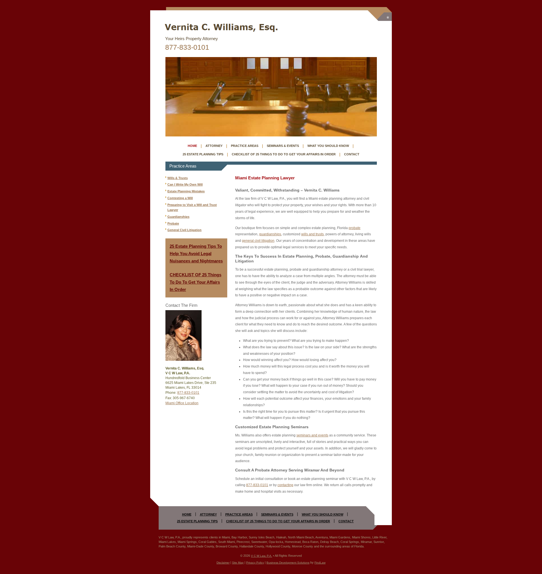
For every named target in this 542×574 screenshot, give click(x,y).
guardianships (270, 234)
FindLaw (319, 562)
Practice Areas (244, 145)
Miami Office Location (181, 403)
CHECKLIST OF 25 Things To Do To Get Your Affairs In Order (195, 282)
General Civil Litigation (184, 230)
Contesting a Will (180, 198)
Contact (351, 154)
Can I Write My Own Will (185, 184)
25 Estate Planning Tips (203, 154)
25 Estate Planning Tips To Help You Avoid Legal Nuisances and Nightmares (196, 253)
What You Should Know (328, 145)
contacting (285, 485)
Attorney (214, 145)
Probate (173, 223)
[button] (536, 533)
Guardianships (178, 216)
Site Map (238, 562)
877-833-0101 (187, 47)
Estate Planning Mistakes (186, 191)
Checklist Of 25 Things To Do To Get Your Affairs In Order (284, 154)
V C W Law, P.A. (261, 555)
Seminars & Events (283, 145)
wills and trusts (312, 234)
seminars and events (312, 435)
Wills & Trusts (177, 178)
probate (354, 228)
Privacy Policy (255, 562)
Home (192, 145)
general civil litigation (258, 241)
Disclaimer (223, 562)
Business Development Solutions (287, 562)
